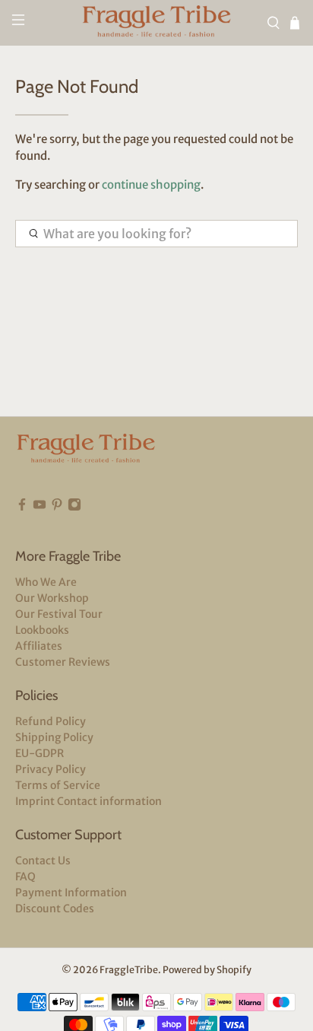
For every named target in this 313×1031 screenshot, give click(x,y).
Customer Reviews (62, 662)
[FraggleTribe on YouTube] (39, 507)
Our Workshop (52, 598)
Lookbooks (42, 630)
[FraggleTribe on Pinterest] (57, 507)
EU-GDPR (39, 753)
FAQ (25, 876)
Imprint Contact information (88, 801)
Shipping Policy (54, 737)
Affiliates (38, 646)
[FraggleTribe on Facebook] (22, 507)
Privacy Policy (50, 769)
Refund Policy (50, 721)
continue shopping (151, 184)
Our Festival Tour (59, 614)
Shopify (234, 969)
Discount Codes (54, 908)
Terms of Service (57, 785)
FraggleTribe (129, 969)
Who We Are (46, 582)
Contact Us (43, 860)
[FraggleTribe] (156, 23)
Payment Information (71, 892)
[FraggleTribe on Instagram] (74, 507)
